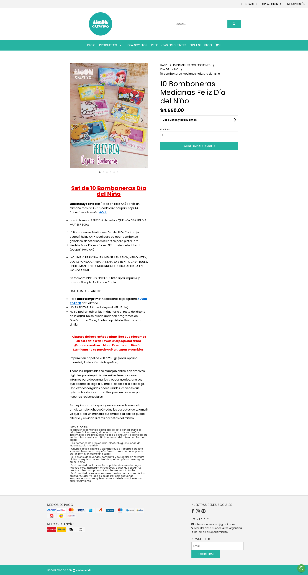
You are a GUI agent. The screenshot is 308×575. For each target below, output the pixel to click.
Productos (108, 45)
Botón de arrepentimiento (210, 532)
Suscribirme (206, 554)
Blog (208, 45)
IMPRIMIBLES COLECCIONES (192, 65)
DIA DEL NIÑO (169, 69)
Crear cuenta (271, 4)
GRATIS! (195, 45)
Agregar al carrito (199, 146)
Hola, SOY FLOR (136, 45)
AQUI (103, 212)
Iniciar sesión (296, 4)
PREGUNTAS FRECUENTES (168, 45)
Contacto (249, 4)
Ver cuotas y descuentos (180, 120)
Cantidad (165, 129)
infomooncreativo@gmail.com (214, 524)
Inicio (91, 45)
